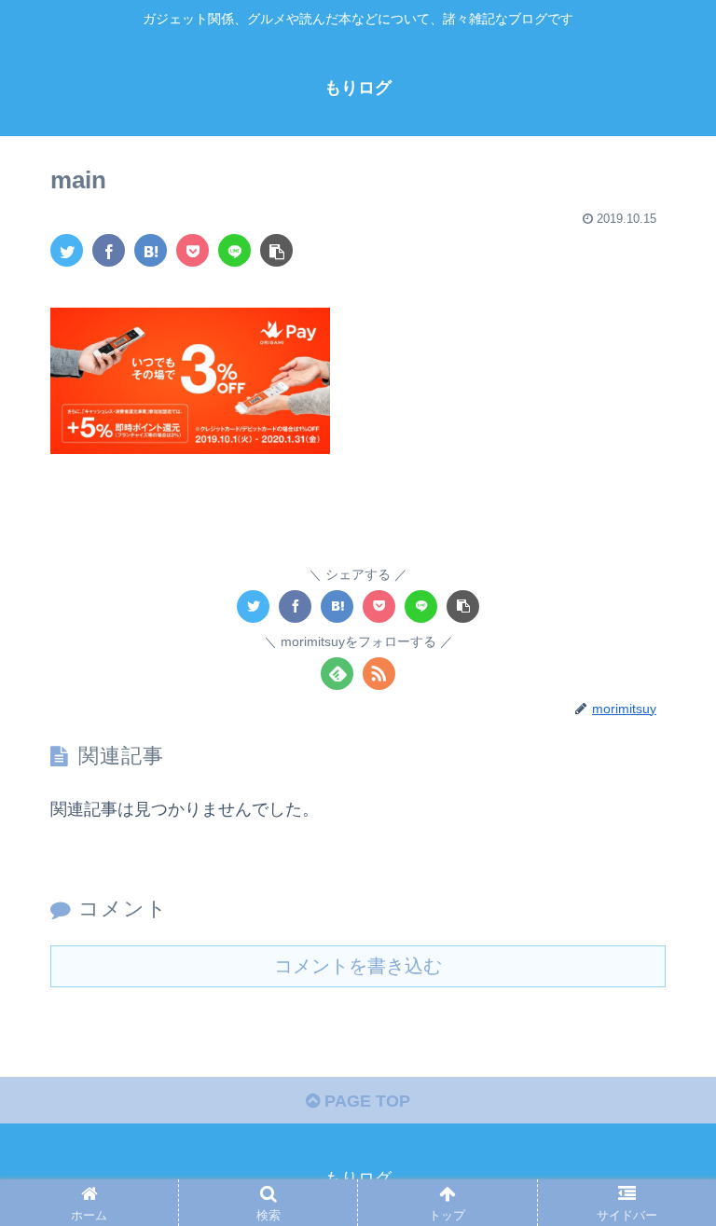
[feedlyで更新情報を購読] (337, 673)
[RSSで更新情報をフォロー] (379, 673)
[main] (150, 250)
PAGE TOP (365, 1101)
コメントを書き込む (358, 966)
